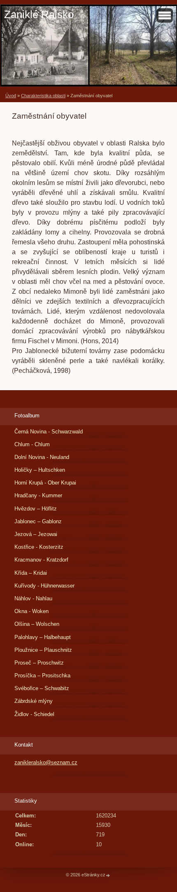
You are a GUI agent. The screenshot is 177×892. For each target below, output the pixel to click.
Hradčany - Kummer (38, 495)
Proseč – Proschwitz (39, 663)
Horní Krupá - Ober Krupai (45, 483)
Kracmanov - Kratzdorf (41, 560)
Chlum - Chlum (32, 444)
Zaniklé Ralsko (39, 14)
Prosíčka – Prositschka (42, 675)
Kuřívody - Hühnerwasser (44, 586)
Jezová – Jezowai (35, 534)
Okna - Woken (31, 611)
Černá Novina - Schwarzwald (48, 431)
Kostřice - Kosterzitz (38, 547)
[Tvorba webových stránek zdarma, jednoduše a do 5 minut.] (108, 875)
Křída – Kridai (30, 573)
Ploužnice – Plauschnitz (43, 650)
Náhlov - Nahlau (33, 598)
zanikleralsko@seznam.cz (45, 762)
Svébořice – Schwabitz (41, 688)
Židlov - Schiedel (34, 714)
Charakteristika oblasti (43, 95)
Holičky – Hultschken (39, 470)
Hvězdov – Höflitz (35, 509)
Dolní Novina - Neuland (41, 457)
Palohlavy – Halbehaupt (42, 637)
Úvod (10, 95)
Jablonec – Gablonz (38, 521)
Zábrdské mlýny (33, 701)
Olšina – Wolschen (36, 624)
